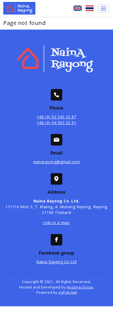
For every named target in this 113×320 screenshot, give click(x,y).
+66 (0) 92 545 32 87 (56, 116)
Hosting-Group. (80, 287)
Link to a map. (56, 222)
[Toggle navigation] (103, 8)
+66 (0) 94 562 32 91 (56, 122)
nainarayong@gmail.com (56, 161)
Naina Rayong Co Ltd (56, 261)
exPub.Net (67, 292)
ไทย (89, 8)
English (78, 8)
